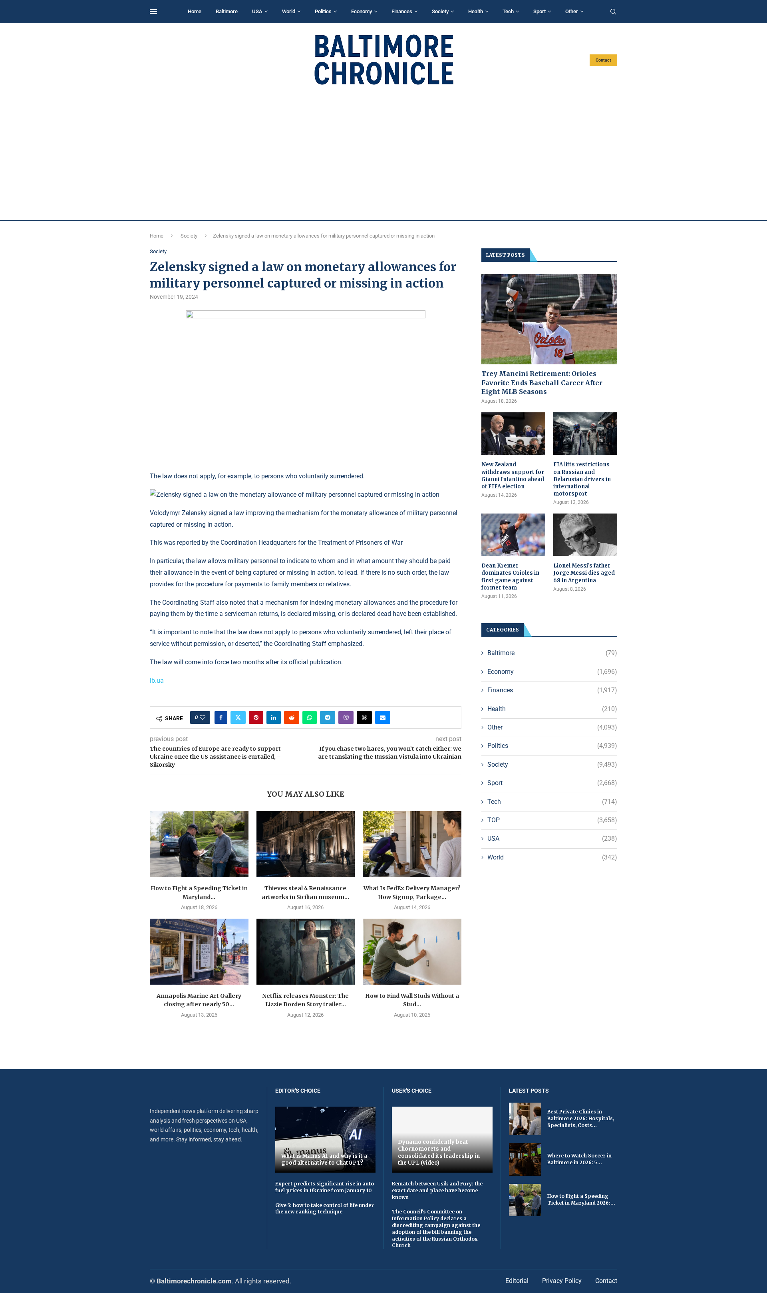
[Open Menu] (153, 11)
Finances (401, 11)
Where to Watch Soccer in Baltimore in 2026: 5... (579, 1159)
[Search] (613, 12)
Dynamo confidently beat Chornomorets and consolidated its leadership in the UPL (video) (439, 1153)
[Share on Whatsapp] (309, 717)
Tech (508, 11)
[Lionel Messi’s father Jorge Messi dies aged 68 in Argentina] (585, 535)
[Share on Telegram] (327, 717)
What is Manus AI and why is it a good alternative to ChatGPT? (324, 1160)
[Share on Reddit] (291, 717)
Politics (323, 11)
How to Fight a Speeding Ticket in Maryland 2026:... (581, 1199)
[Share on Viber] (346, 717)
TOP (552, 820)
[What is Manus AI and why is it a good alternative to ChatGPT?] (325, 1140)
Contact (603, 60)
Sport (539, 11)
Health (475, 11)
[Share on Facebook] (221, 717)
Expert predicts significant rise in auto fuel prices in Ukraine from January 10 (324, 1187)
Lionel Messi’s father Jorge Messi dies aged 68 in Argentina (584, 573)
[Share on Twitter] (238, 717)
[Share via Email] (382, 717)
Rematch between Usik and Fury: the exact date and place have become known (437, 1190)
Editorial (517, 1281)
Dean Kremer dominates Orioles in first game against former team (510, 576)
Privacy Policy (562, 1281)
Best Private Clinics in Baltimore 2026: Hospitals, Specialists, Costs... (580, 1118)
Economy (361, 11)
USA (257, 11)
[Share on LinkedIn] (273, 717)
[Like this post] (202, 717)
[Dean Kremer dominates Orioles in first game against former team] (513, 535)
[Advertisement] (383, 153)
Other (571, 11)
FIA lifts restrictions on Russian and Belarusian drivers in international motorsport (582, 479)
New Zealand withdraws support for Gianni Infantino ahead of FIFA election (512, 475)
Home (194, 11)
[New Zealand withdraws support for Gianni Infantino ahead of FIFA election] (513, 433)
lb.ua (157, 680)
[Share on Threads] (364, 717)
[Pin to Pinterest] (256, 717)
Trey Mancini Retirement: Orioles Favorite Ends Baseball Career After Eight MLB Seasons (541, 383)
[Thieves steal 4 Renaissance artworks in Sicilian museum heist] (305, 844)
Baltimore (227, 11)
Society (440, 11)
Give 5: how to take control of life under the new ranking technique (324, 1208)
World (288, 11)
